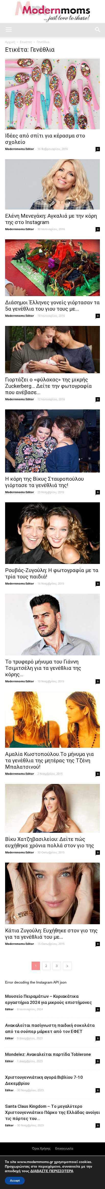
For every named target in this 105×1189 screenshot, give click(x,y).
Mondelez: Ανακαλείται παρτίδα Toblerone (48, 1054)
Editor (9, 1009)
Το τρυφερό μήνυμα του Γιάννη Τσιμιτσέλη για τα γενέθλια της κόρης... (43, 668)
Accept (15, 1181)
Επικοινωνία (64, 1148)
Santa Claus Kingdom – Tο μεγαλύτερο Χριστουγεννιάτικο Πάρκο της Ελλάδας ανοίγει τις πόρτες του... (52, 1112)
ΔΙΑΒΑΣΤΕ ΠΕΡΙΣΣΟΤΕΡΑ (51, 1171)
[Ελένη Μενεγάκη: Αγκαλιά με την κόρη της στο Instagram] (52, 184)
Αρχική (10, 42)
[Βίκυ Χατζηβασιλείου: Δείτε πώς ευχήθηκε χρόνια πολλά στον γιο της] (52, 808)
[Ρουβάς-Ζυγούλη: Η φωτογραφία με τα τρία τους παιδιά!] (52, 533)
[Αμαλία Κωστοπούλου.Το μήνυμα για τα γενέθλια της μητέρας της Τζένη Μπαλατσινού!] (52, 720)
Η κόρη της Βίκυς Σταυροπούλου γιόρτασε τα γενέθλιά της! (44, 482)
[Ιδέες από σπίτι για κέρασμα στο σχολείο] (52, 94)
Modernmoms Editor (19, 149)
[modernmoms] (52, 11)
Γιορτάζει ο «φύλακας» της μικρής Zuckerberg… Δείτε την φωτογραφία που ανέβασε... (48, 386)
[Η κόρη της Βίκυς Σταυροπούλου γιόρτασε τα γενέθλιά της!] (52, 441)
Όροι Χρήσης (41, 1148)
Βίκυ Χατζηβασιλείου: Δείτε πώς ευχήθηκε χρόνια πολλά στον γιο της (49, 842)
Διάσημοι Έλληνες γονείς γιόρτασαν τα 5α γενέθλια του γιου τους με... (52, 305)
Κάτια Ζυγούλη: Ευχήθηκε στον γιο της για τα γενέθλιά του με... (51, 934)
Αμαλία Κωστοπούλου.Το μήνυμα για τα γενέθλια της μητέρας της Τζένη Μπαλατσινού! (49, 760)
